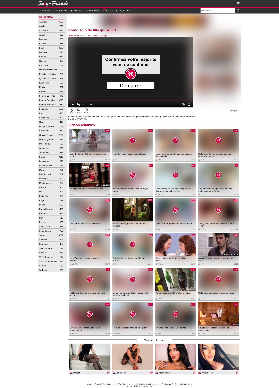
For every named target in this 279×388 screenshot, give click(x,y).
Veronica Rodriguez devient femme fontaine (129, 224)
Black (51, 48)
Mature (51, 187)
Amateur (51, 22)
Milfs (51, 192)
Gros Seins (51, 131)
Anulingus (51, 26)
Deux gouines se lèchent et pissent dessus (171, 259)
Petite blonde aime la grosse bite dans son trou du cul (87, 294)
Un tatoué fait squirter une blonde (170, 328)
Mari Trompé (51, 174)
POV (51, 218)
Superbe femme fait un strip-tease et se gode (88, 155)
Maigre (51, 170)
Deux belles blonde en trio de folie (85, 223)
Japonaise (51, 148)
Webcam (51, 270)
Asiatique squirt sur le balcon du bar (86, 188)
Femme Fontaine (51, 100)
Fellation (51, 91)
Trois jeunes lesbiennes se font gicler (130, 328)
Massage (51, 178)
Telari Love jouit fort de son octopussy (130, 154)
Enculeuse (51, 83)
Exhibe (51, 87)
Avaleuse (51, 35)
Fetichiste (51, 109)
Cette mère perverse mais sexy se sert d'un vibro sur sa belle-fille (173, 189)
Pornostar (51, 213)
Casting (51, 56)
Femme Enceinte (51, 96)
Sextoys (51, 235)
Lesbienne (51, 161)
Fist (51, 113)
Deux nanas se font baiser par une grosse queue (86, 329)
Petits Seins (51, 196)
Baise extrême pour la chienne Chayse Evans (130, 189)
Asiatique (51, 30)
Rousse (51, 222)
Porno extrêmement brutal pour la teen (173, 293)
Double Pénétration (51, 70)
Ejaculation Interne (51, 78)
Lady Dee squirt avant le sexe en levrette (85, 259)
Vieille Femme (51, 257)
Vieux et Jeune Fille (51, 261)
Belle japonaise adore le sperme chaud (216, 293)
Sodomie (51, 239)
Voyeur (51, 266)
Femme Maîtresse (51, 104)
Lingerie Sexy (51, 165)
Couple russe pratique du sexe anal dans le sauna (214, 329)
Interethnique (51, 144)
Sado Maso (51, 226)
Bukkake (51, 52)
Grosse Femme (51, 135)
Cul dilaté (51, 65)
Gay (51, 122)
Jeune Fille (51, 152)
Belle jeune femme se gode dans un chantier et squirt (214, 155)
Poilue (51, 205)
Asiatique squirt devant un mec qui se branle (215, 259)
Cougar (51, 61)
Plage (51, 200)
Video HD (51, 253)
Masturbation (51, 183)
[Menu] (237, 3)
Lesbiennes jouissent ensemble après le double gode (173, 155)
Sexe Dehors (51, 231)
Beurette (51, 39)
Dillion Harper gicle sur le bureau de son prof (173, 224)
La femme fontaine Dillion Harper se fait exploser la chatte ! (131, 294)
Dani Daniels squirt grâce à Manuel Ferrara (129, 259)
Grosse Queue (51, 139)
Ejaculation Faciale (51, 74)
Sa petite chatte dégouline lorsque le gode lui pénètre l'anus (215, 189)
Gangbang (51, 117)
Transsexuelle (51, 248)
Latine (51, 157)
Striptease (51, 244)
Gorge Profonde (51, 126)
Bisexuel (51, 43)
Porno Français (51, 209)
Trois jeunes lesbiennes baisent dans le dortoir (216, 224)
